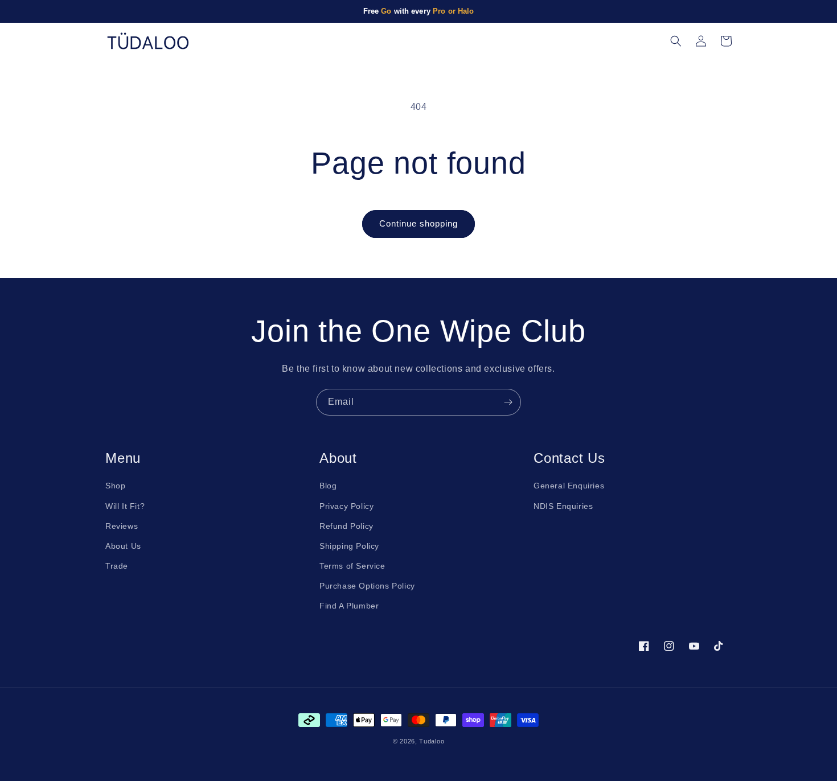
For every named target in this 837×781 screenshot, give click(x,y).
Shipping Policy (349, 545)
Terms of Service (352, 565)
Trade (116, 565)
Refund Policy (346, 526)
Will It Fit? (125, 506)
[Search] (675, 41)
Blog (328, 485)
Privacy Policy (346, 506)
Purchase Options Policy (367, 585)
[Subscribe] (507, 402)
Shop (115, 485)
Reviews (121, 526)
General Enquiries (569, 485)
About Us (123, 545)
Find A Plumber (349, 605)
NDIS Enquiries (563, 506)
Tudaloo (431, 741)
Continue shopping (418, 223)
